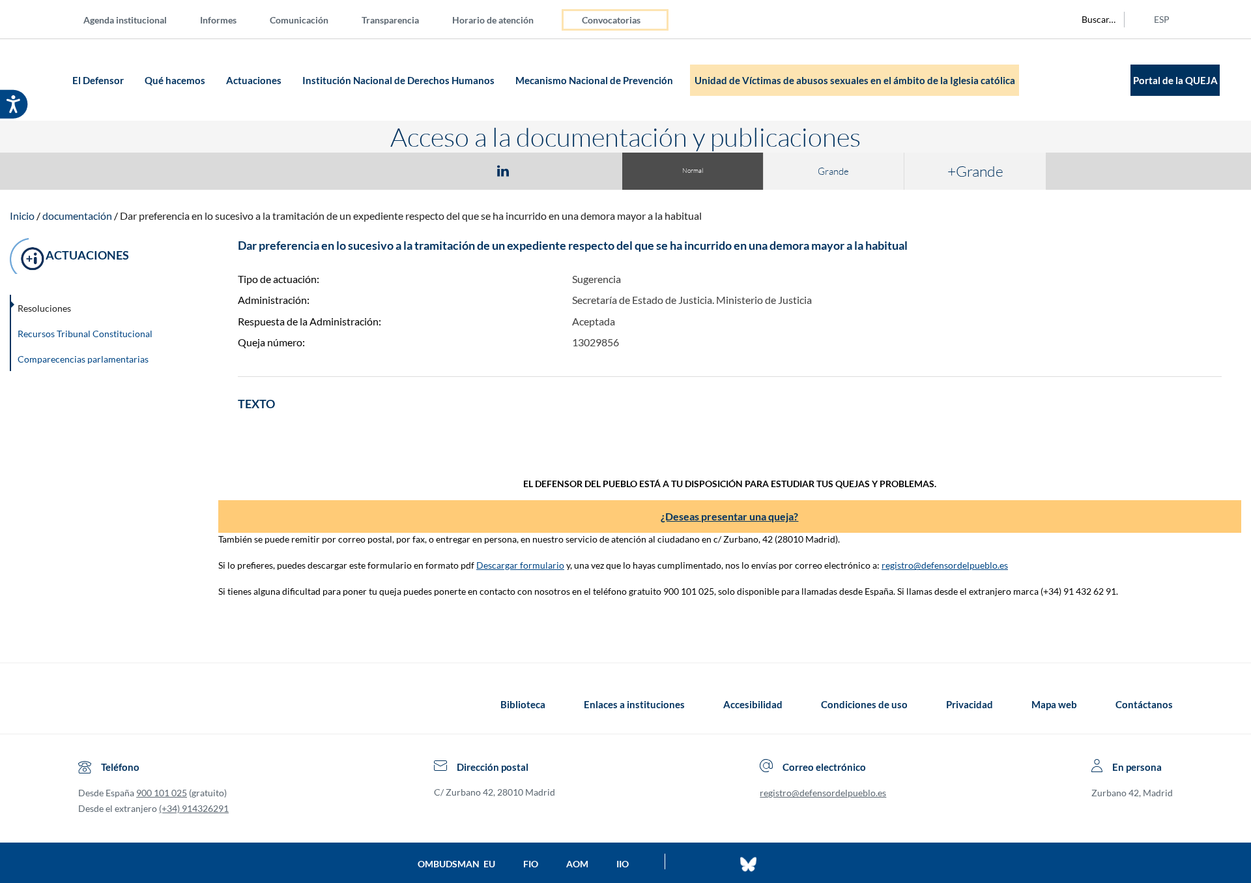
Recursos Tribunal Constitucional (85, 333)
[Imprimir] (581, 170)
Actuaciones (254, 80)
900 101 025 (161, 792)
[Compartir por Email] (541, 170)
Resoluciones (44, 308)
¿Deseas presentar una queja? (729, 516)
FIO (530, 863)
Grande (833, 171)
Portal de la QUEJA (1175, 80)
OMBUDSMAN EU (456, 863)
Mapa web (1054, 704)
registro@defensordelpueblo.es (945, 565)
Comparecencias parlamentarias (83, 359)
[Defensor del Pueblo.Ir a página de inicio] (90, 704)
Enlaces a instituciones (634, 704)
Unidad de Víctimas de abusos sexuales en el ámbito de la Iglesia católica (855, 80)
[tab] (427, 170)
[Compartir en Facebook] (427, 170)
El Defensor (99, 80)
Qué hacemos (176, 80)
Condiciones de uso (864, 704)
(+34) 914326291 (194, 808)
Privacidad (969, 704)
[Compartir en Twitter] (464, 170)
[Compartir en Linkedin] (503, 170)
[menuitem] (135, 19)
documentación (77, 215)
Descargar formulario (520, 565)
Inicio (22, 215)
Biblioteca (522, 704)
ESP (1162, 19)
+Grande (975, 171)
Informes (218, 19)
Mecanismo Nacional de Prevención (595, 80)
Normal (692, 170)
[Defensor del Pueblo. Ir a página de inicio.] (43, 80)
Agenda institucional (125, 19)
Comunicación (299, 19)
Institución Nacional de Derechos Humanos (399, 80)
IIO (622, 863)
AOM (577, 863)
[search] (1091, 19)
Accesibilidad (753, 704)
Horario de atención (493, 19)
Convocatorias (611, 19)
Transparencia (390, 19)
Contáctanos (1144, 704)
